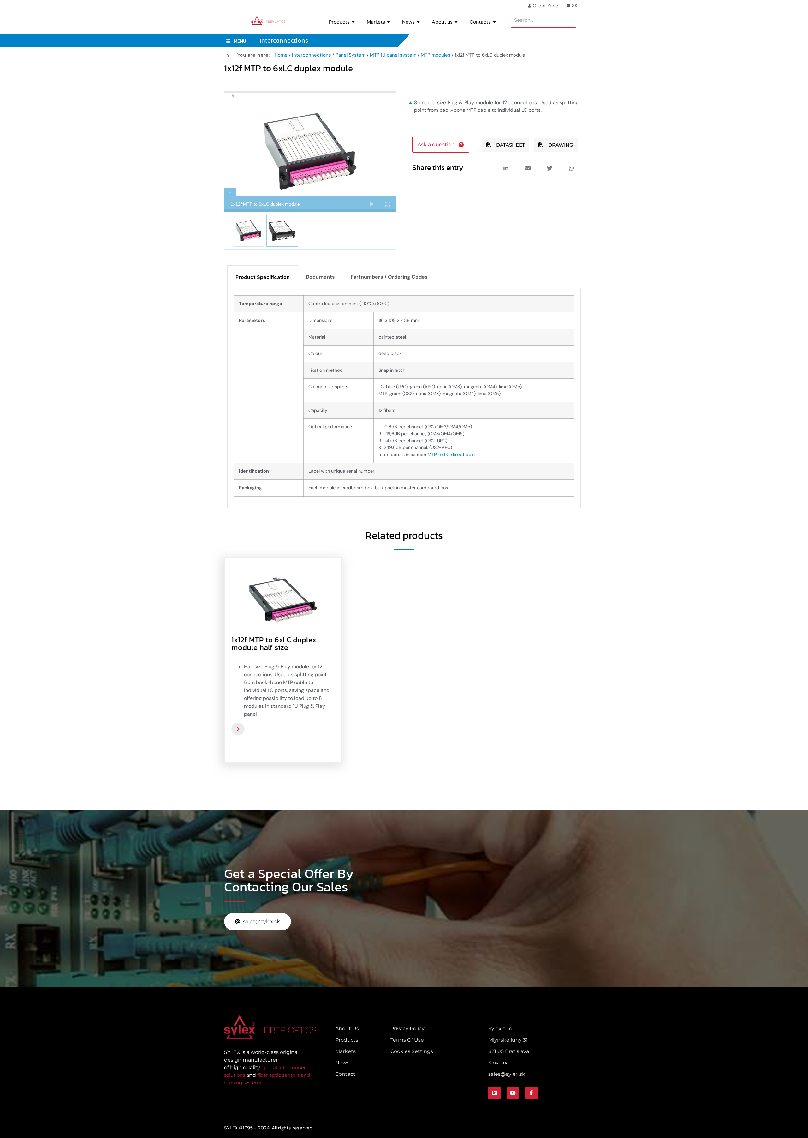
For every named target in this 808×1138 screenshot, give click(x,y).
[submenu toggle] (353, 22)
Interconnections (311, 55)
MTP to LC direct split (451, 454)
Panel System (350, 55)
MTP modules (435, 55)
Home (281, 55)
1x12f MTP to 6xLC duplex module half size (273, 643)
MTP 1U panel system (393, 55)
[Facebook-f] (531, 1093)
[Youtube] (513, 1093)
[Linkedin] (494, 1093)
